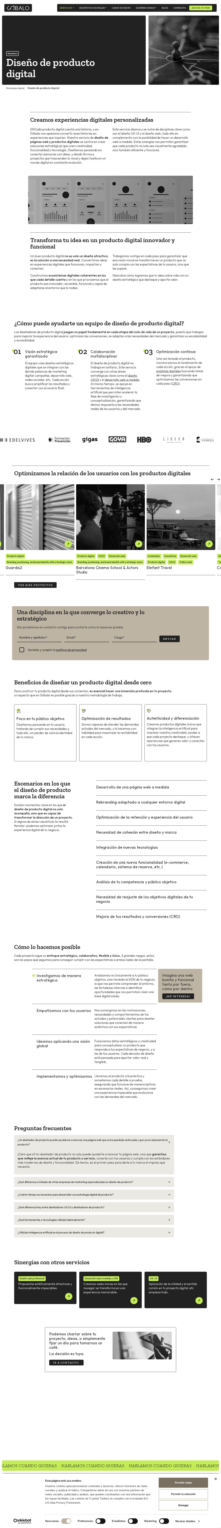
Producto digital (15, 556)
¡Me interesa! (178, 996)
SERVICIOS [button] (66, 8)
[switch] (100, 1521)
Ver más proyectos (35, 585)
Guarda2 (14, 567)
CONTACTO (179, 8)
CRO (175, 384)
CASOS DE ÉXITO (121, 8)
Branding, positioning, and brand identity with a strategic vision (39, 562)
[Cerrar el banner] (215, 1479)
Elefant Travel (159, 567)
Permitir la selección (183, 1494)
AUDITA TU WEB (200, 8)
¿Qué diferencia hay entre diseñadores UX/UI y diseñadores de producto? (61, 1207)
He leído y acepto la (57, 650)
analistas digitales (168, 371)
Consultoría (170, 556)
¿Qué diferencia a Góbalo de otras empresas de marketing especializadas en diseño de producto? (75, 1182)
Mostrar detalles (185, 1521)
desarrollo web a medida (122, 380)
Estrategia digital (15, 88)
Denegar (183, 1505)
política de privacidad (71, 650)
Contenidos (154, 556)
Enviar (169, 638)
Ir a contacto (66, 1362)
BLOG (165, 8)
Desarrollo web (117, 556)
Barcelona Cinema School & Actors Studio (107, 570)
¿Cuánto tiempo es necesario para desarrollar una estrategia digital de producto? (66, 1194)
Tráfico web (185, 562)
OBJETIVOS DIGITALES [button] (92, 8)
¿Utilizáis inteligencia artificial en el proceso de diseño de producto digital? (61, 1232)
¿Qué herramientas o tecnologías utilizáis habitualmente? (51, 1220)
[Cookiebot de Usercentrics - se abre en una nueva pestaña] (22, 1521)
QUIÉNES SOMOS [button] (145, 8)
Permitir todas (183, 1482)
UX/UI (102, 556)
